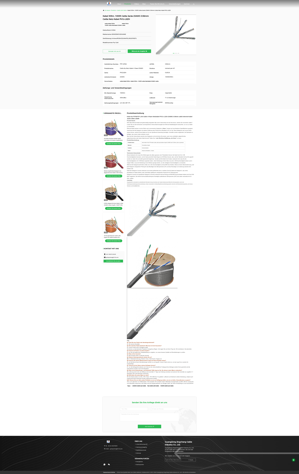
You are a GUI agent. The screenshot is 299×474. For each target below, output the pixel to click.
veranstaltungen (174, 4)
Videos (136, 4)
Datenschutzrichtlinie (109, 472)
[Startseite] (109, 4)
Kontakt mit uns (113, 51)
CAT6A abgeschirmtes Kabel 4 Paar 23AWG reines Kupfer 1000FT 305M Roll (113, 205)
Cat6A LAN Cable (121, 10)
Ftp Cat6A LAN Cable (153, 386)
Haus (119, 4)
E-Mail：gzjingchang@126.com (113, 449)
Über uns (144, 4)
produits (113, 10)
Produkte (127, 4)
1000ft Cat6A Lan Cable (166, 386)
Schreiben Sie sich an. (191, 460)
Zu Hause (107, 10)
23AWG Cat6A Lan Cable (139, 386)
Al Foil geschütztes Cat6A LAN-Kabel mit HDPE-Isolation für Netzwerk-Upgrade (112, 237)
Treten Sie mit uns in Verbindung (157, 4)
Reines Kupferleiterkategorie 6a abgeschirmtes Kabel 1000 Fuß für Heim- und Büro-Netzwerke (113, 172)
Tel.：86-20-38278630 (111, 446)
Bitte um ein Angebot (139, 51)
